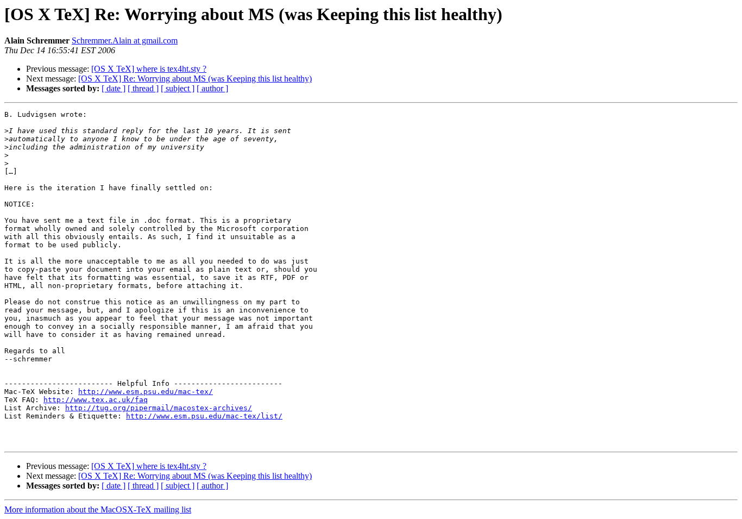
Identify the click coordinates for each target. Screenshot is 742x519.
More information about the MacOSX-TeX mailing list (97, 509)
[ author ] (212, 88)
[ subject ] (177, 88)
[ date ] (113, 88)
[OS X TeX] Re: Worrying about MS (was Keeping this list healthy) (195, 78)
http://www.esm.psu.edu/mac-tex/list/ (204, 416)
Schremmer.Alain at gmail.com (125, 40)
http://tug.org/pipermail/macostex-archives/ (158, 408)
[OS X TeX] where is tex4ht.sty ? (148, 68)
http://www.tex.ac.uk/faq (95, 400)
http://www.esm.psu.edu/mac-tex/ (145, 391)
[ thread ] (143, 88)
